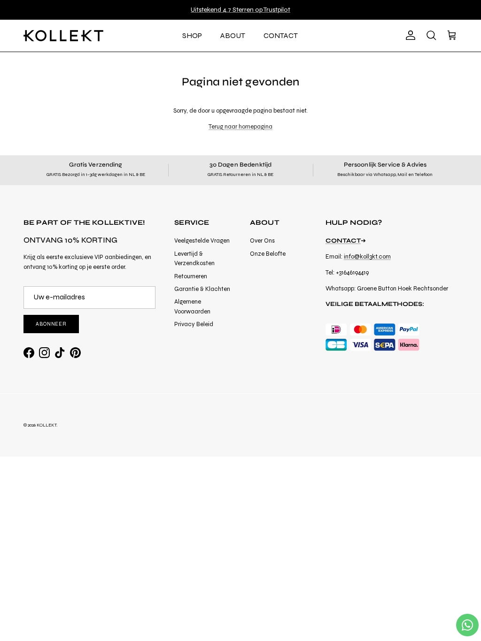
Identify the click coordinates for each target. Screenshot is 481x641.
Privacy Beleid (193, 324)
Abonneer (51, 324)
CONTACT (281, 35)
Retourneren (190, 276)
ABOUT (232, 35)
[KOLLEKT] (63, 35)
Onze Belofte (268, 254)
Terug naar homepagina (240, 126)
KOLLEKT (46, 425)
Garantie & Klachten (202, 289)
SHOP (192, 35)
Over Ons (262, 240)
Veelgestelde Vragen (202, 240)
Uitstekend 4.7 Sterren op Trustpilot (240, 10)
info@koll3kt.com (367, 256)
